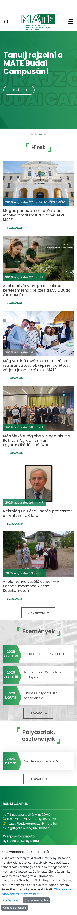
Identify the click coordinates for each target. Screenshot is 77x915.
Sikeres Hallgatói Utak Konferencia (41, 695)
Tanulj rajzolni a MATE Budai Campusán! (33, 63)
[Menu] (70, 22)
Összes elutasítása (14, 907)
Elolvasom (15, 228)
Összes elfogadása (36, 900)
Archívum (36, 612)
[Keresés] (6, 22)
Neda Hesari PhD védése (43, 653)
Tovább (17, 90)
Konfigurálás (10, 900)
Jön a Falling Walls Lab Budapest (42, 675)
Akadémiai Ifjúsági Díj (41, 761)
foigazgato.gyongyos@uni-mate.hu (32, 828)
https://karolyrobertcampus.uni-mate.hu (37, 823)
